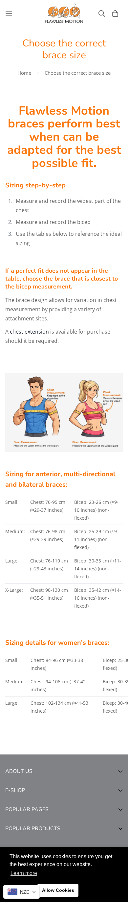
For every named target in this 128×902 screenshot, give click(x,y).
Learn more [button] (24, 873)
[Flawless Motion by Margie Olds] (64, 13)
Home (24, 72)
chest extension (29, 331)
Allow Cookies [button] (58, 890)
